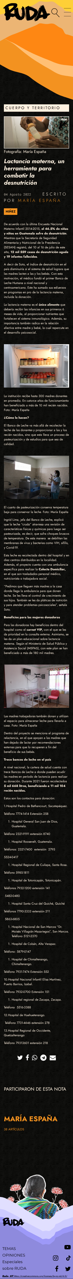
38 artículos (14, 1129)
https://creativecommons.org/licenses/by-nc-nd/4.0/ (34, 1276)
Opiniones (13, 1255)
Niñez (11, 211)
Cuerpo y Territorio (32, 108)
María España (39, 200)
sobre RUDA (14, 1268)
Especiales (12, 1261)
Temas (9, 1248)
